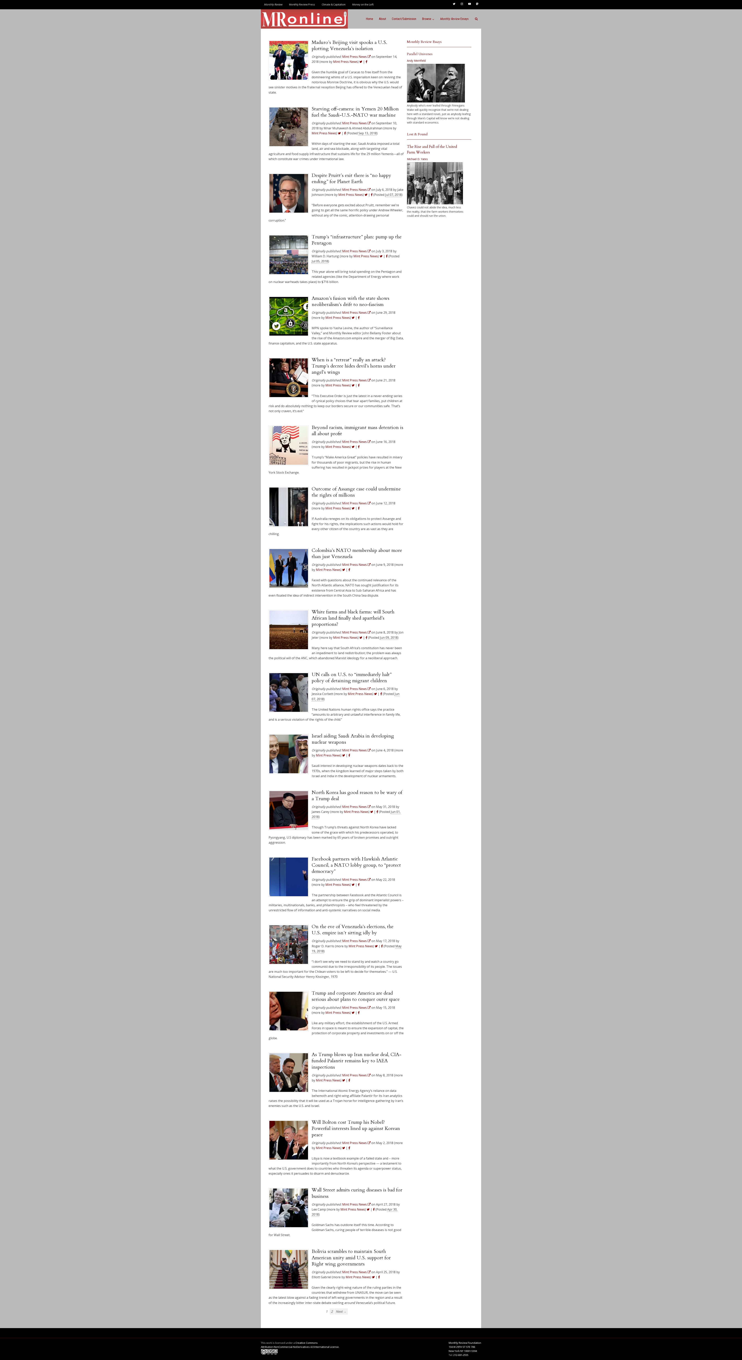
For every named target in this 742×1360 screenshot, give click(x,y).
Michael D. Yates (417, 159)
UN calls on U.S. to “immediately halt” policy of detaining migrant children (352, 677)
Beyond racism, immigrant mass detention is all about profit (357, 430)
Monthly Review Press (302, 4)
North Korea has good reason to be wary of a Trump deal (357, 795)
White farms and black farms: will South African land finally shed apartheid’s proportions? (353, 618)
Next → (341, 1311)
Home (369, 19)
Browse (426, 19)
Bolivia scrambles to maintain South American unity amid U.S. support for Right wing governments (351, 1257)
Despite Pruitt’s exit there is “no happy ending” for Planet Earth (351, 178)
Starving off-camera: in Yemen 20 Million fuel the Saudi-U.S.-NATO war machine (355, 112)
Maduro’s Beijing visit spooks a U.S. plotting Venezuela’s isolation (349, 45)
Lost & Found (417, 134)
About (382, 19)
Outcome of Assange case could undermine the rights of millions (356, 492)
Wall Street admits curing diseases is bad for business (357, 1193)
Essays (454, 19)
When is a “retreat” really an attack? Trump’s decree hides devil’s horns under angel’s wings (354, 366)
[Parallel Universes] (436, 83)
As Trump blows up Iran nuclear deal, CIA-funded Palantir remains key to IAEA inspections (356, 1060)
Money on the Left (363, 4)
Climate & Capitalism (333, 4)
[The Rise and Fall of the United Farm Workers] (435, 183)
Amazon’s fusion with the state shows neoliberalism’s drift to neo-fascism (350, 301)
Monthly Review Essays (424, 41)
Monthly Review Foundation (465, 1343)
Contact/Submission (404, 19)
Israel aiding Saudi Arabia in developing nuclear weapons (353, 739)
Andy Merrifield (416, 60)
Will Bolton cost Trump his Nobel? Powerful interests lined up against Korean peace (356, 1128)
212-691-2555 (460, 1355)
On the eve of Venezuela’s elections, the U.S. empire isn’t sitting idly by (352, 929)
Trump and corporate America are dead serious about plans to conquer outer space (356, 996)
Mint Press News (345, 62)
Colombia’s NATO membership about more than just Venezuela (357, 553)
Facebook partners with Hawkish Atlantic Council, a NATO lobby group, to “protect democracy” (356, 865)
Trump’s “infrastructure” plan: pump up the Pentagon (357, 240)
